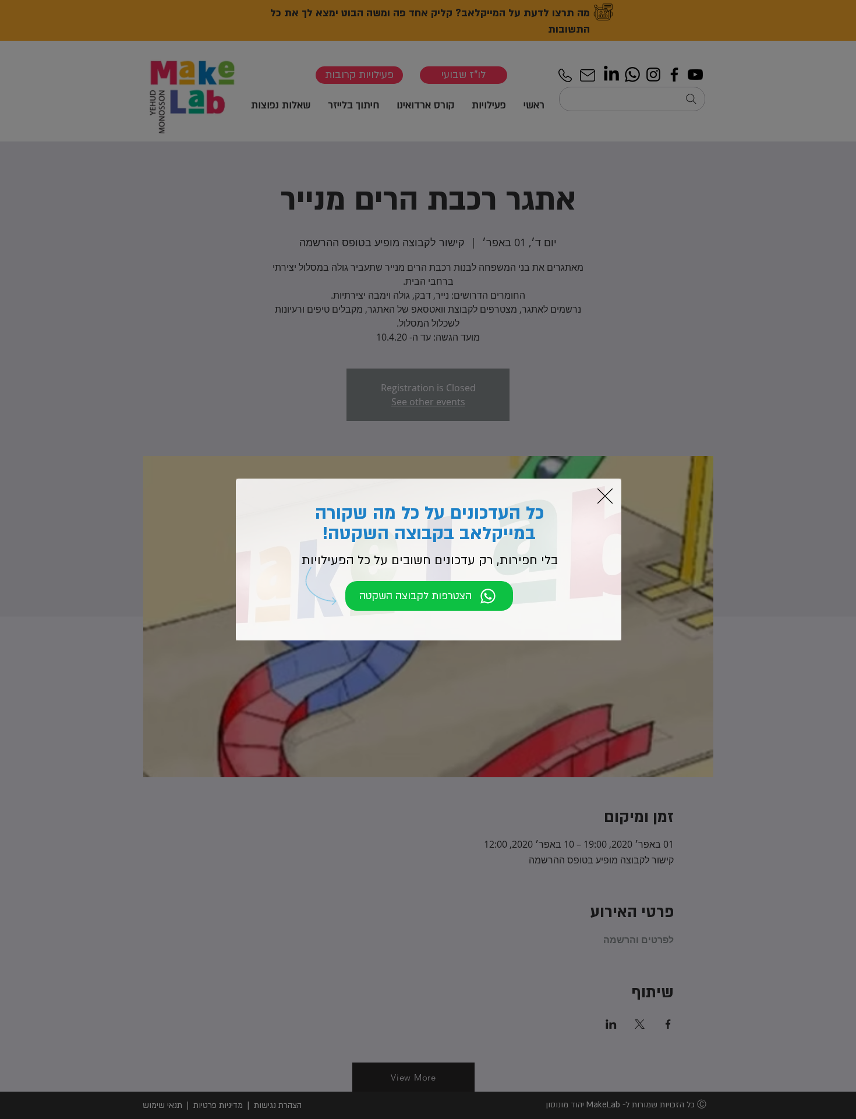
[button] (605, 496)
